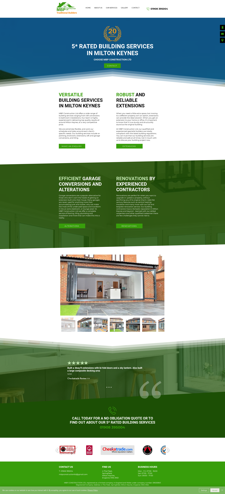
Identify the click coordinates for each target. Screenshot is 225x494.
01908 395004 (67, 471)
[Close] (222, 490)
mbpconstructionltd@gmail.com (73, 474)
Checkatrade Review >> (78, 389)
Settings (204, 490)
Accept (214, 490)
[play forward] (168, 450)
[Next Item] (160, 285)
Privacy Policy (93, 490)
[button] (112, 8)
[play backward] (57, 450)
